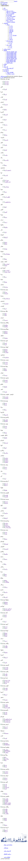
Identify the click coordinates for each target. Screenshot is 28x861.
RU (7, 2)
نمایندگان (6, 847)
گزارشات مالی (7, 851)
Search (15, 1)
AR (5, 2)
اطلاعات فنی (7, 857)
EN (3, 2)
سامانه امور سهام (8, 844)
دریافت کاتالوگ (7, 854)
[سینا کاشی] (4, 4)
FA (1, 2)
